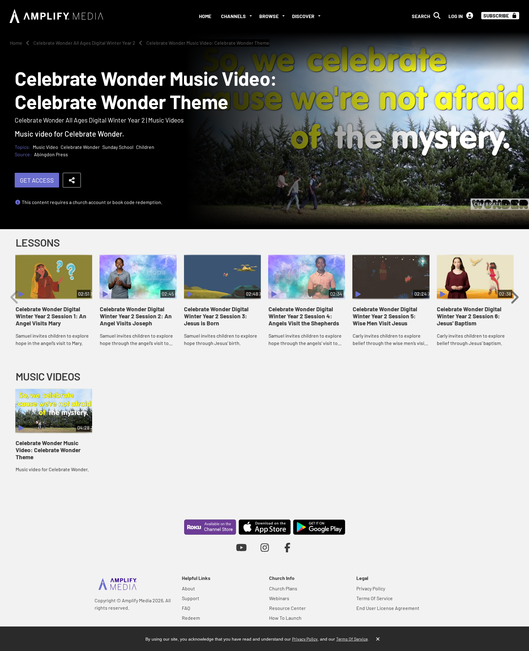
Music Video (45, 147)
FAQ (186, 608)
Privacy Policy (370, 588)
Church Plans (283, 588)
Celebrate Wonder (80, 147)
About (188, 588)
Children (145, 147)
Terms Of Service (374, 598)
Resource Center (287, 608)
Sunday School (117, 147)
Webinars (279, 598)
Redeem (191, 618)
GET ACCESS (37, 180)
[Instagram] (265, 547)
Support (190, 598)
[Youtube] (241, 547)
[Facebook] (288, 547)
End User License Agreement (387, 608)
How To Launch (285, 618)
